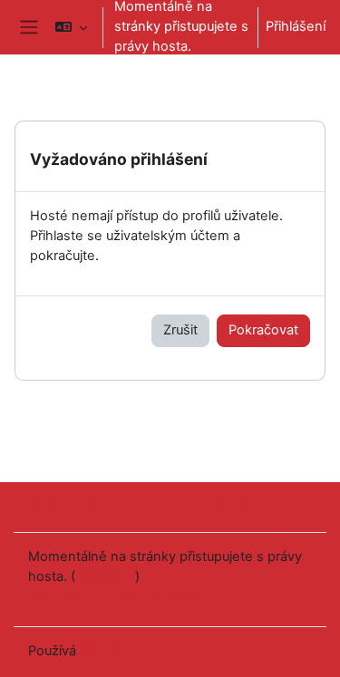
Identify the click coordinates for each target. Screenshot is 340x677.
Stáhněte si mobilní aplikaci (112, 599)
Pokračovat (263, 330)
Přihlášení (295, 26)
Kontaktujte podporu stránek (140, 506)
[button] (71, 27)
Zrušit (180, 330)
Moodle (103, 651)
